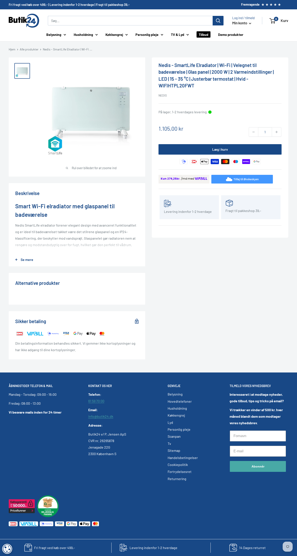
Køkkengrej (114, 34)
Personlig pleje (147, 34)
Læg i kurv (220, 149)
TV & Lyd (177, 34)
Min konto (240, 23)
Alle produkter (29, 49)
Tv (169, 443)
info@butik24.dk (100, 416)
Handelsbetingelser (183, 458)
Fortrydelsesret (180, 471)
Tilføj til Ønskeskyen (246, 179)
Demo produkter (230, 34)
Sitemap (174, 450)
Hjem (12, 49)
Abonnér (258, 466)
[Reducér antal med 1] (253, 132)
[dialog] (7, 549)
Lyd (170, 422)
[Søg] (218, 20)
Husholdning (83, 34)
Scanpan (174, 436)
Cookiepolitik (178, 464)
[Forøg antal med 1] (276, 132)
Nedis (163, 95)
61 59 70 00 (96, 401)
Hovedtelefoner (180, 401)
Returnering (177, 479)
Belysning (53, 34)
